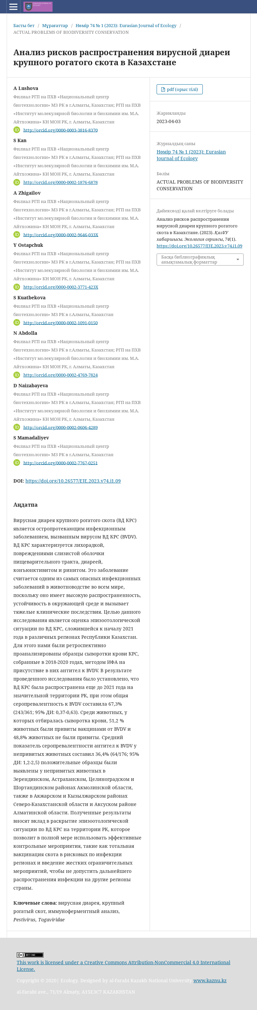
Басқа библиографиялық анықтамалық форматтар (189, 259)
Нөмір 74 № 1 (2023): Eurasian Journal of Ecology (126, 25)
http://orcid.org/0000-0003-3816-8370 (60, 130)
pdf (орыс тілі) (182, 89)
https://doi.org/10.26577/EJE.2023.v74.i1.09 (73, 481)
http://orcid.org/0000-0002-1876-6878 (60, 182)
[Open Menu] (13, 6)
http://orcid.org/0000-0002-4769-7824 (60, 375)
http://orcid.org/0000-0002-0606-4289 (60, 427)
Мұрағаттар (55, 25)
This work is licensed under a (50, 962)
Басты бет (23, 25)
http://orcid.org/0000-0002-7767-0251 (60, 463)
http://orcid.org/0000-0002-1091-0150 (60, 322)
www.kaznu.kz (210, 980)
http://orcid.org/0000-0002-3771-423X (60, 287)
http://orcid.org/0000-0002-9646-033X (60, 234)
